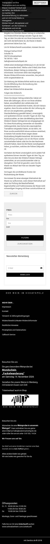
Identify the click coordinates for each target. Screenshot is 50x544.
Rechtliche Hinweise (10, 325)
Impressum (6, 307)
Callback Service (8, 335)
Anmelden (25, 275)
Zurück (14, 194)
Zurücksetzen (25, 244)
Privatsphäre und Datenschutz (14, 330)
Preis (8, 210)
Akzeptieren (40, 3)
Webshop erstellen (15, 540)
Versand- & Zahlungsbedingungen (16, 316)
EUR (8, 227)
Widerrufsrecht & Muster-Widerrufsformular (19, 321)
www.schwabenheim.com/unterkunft (17, 527)
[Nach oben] (42, 540)
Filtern (25, 238)
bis (7, 218)
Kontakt (5, 311)
